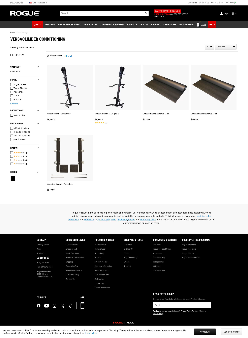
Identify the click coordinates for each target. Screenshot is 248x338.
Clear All (68, 56)
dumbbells (73, 219)
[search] (104, 13)
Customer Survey (72, 275)
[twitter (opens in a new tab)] (62, 305)
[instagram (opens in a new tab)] (54, 305)
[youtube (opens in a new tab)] (46, 305)
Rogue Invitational (189, 245)
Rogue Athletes (188, 253)
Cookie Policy (100, 283)
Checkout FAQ (71, 249)
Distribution (99, 279)
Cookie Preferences (102, 288)
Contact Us (204, 3)
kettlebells (89, 219)
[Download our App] (82, 305)
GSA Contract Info (102, 275)
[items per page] (209, 47)
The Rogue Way (43, 245)
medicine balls (203, 216)
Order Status (217, 3)
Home (12, 33)
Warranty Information (103, 266)
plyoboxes (122, 219)
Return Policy (158, 314)
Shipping (69, 262)
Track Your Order (72, 253)
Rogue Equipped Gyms (162, 249)
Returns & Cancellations (75, 258)
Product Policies (101, 262)
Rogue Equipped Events (191, 258)
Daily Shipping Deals (166, 11)
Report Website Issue (74, 271)
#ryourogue (157, 253)
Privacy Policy (100, 245)
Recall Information (102, 271)
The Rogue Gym (159, 271)
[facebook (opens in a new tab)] (38, 305)
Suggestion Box (72, 266)
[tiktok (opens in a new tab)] (70, 305)
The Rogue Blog (159, 258)
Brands (126, 262)
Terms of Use (100, 249)
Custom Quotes (72, 245)
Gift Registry (128, 249)
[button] (146, 13)
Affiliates (156, 266)
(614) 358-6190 (43, 263)
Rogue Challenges (189, 249)
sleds (113, 219)
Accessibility (99, 253)
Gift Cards (192, 3)
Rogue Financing (130, 258)
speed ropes (103, 219)
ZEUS (126, 253)
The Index (157, 245)
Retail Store (41, 253)
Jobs (39, 249)
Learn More (91, 333)
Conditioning (22, 33)
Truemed (127, 266)
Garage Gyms (158, 262)
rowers (131, 219)
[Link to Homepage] (25, 13)
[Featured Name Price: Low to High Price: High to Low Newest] (226, 47)
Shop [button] (36, 24)
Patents (98, 258)
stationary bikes (148, 219)
